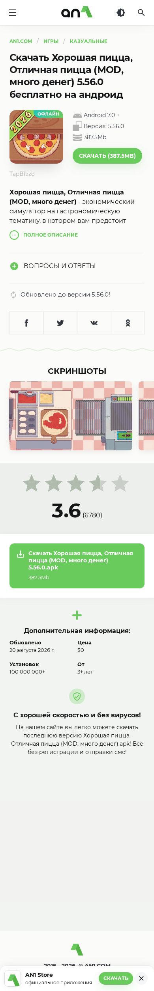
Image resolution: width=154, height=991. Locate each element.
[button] (107, 156)
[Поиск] (141, 12)
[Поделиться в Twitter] (60, 323)
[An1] (77, 12)
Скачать (115, 978)
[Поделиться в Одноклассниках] (128, 323)
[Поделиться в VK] (94, 323)
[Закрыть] (141, 978)
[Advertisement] (77, 837)
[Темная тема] (120, 12)
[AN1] (77, 953)
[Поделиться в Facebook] (26, 323)
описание (50, 235)
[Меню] (12, 12)
